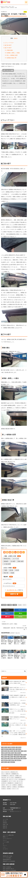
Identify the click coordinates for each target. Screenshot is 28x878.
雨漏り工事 (5, 824)
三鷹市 (24, 751)
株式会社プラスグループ (15, 811)
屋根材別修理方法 (7, 859)
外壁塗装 (5, 775)
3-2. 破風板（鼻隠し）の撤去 (12, 52)
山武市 (5, 751)
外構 (15, 786)
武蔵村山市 (11, 762)
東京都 (11, 570)
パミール (13, 781)
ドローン (16, 788)
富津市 (5, 758)
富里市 (5, 754)
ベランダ (10, 777)
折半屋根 (21, 786)
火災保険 (22, 779)
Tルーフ (5, 840)
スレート (5, 845)
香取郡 (5, 756)
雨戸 (9, 786)
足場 (9, 788)
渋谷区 (17, 756)
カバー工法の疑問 (7, 857)
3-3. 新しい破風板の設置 (11, 55)
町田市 (19, 747)
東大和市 (17, 758)
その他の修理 (7, 564)
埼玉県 (17, 570)
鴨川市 (24, 758)
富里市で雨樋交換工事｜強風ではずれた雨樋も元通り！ (17, 683)
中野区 (12, 749)
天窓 (4, 783)
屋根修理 (6, 561)
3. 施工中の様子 (7, 47)
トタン (20, 781)
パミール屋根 (6, 842)
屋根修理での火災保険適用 (9, 861)
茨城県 (12, 573)
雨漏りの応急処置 (7, 867)
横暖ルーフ (5, 836)
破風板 (20, 604)
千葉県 (5, 570)
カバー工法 (16, 558)
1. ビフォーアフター (8, 42)
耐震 (20, 784)
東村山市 (18, 760)
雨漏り (18, 775)
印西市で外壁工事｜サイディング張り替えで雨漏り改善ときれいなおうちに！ (17, 690)
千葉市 (15, 604)
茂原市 (24, 754)
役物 (4, 786)
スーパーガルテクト (7, 838)
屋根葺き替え (7, 558)
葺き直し (5, 779)
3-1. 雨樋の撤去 (9, 50)
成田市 (23, 756)
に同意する (15, 590)
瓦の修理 (13, 561)
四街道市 (12, 747)
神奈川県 (6, 573)
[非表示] (15, 38)
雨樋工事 (5, 826)
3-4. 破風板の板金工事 (10, 57)
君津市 (11, 751)
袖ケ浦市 (17, 751)
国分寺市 (5, 760)
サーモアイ (5, 848)
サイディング (13, 779)
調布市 (12, 752)
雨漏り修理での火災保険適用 (9, 870)
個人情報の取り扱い (12, 590)
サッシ (9, 784)
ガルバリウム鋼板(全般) (8, 835)
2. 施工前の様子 (7, 45)
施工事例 (4, 604)
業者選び (11, 783)
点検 (4, 788)
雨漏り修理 (20, 561)
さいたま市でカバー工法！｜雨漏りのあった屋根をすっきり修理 (17, 726)
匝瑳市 (5, 762)
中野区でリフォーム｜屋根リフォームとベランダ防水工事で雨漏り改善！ (17, 712)
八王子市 (17, 754)
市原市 (5, 747)
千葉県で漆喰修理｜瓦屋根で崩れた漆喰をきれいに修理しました (17, 698)
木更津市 (5, 752)
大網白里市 (5, 749)
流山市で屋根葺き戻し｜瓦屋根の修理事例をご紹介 (17, 704)
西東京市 (18, 752)
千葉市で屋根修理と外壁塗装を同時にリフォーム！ (17, 718)
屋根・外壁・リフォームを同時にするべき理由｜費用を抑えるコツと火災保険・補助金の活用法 (13, 734)
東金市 (19, 749)
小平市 (11, 754)
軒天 (25, 604)
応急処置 (5, 781)
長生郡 (12, 760)
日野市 (11, 758)
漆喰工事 (5, 827)
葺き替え (14, 772)
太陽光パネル (19, 783)
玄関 (15, 784)
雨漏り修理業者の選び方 (8, 868)
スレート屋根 (6, 773)
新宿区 (11, 756)
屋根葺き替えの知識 (7, 856)
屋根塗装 (15, 773)
